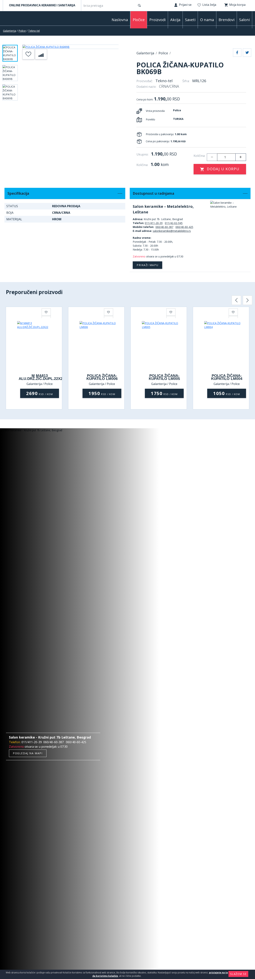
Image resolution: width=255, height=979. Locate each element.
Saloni (244, 19)
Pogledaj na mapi (28, 753)
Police (22, 30)
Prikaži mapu (147, 265)
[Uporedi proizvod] (41, 54)
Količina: (199, 156)
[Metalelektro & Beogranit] (22, 19)
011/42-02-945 (174, 223)
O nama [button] (207, 19)
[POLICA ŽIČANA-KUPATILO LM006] (102, 345)
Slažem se (238, 974)
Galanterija (9, 30)
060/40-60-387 (164, 227)
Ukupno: (142, 154)
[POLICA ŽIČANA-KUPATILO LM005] (164, 345)
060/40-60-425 (184, 227)
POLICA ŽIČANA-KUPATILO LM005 (164, 377)
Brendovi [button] (226, 19)
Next (247, 300)
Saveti (190, 19)
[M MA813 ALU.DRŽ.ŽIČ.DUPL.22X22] (39, 345)
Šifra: (185, 81)
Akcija (175, 19)
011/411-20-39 (154, 223)
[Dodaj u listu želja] (28, 54)
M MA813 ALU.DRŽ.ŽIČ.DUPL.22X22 (42, 377)
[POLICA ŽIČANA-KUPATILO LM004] (226, 345)
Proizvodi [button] (157, 19)
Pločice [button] (139, 19)
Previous (236, 300)
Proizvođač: (144, 81)
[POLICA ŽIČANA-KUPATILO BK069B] (70, 47)
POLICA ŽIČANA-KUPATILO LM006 (102, 377)
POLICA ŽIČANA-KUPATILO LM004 (226, 377)
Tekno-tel (34, 30)
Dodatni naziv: (146, 87)
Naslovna (120, 19)
